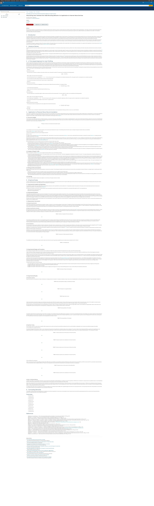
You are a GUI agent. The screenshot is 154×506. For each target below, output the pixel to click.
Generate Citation (44, 24)
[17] (48, 53)
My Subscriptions (5, 5)
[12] (65, 227)
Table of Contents (5, 15)
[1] (60, 56)
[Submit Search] (151, 5)
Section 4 (100, 43)
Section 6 (48, 44)
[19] (44, 120)
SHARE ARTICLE (37, 24)
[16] (49, 57)
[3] (50, 229)
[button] (149, 1)
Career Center (13, 0)
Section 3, (38, 152)
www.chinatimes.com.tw (65, 257)
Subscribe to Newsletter (23, 0)
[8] (71, 119)
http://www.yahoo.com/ (44, 139)
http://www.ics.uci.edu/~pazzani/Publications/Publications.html (74, 427)
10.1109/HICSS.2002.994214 (35, 18)
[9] (37, 119)
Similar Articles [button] (4, 17)
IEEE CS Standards (7, 0)
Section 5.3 (44, 186)
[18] (76, 209)
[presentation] (39, 68)
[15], (43, 120)
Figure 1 (59, 115)
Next (19, 14)
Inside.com (33, 131)
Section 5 (45, 44)
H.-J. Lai (27, 22)
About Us (17, 0)
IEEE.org (2, 0)
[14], (42, 120)
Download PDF (30, 24)
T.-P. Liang (28, 21)
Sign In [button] (152, 0)
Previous (7, 14)
